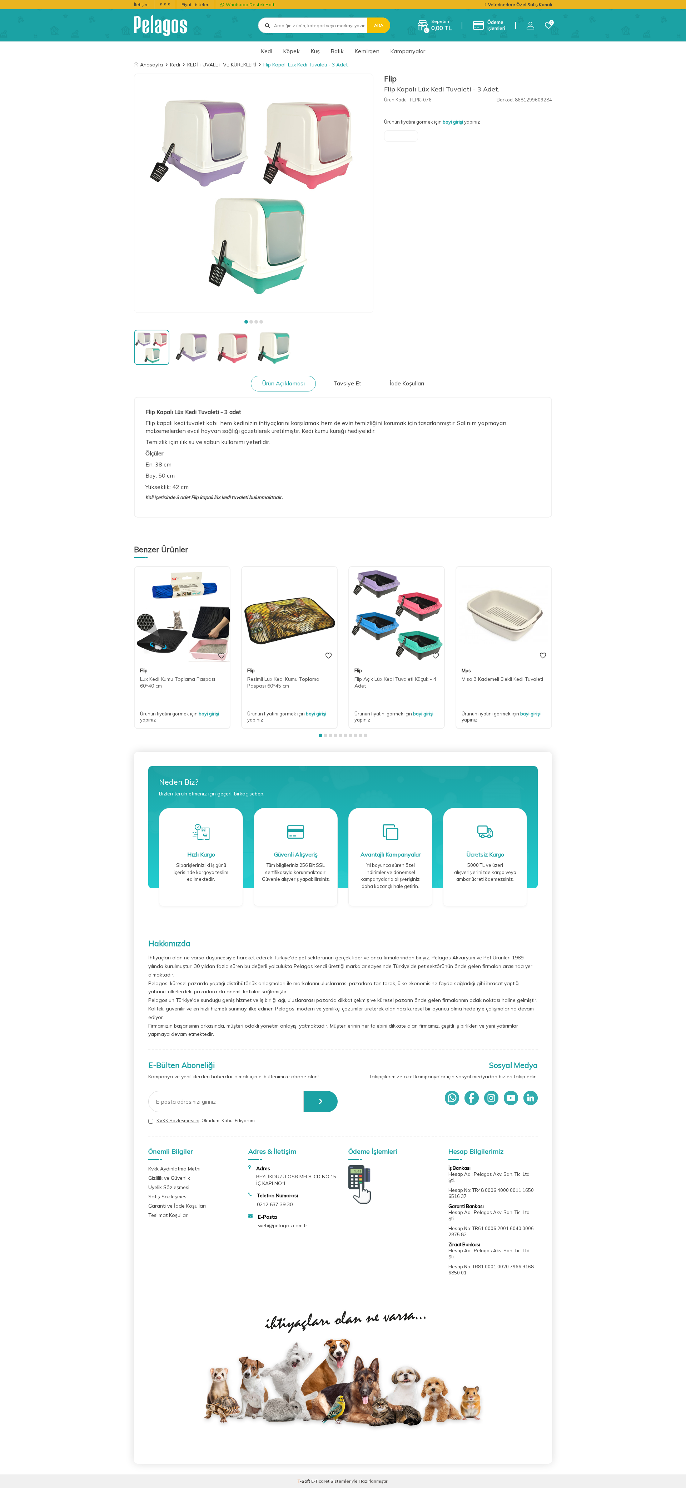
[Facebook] (471, 1098)
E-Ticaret (320, 1481)
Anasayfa (151, 64)
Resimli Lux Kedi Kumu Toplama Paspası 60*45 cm (283, 682)
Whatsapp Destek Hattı (250, 4)
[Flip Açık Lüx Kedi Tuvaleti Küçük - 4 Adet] (396, 614)
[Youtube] (511, 1098)
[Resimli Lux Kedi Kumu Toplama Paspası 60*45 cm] (289, 614)
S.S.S (165, 4)
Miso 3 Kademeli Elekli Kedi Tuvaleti (502, 679)
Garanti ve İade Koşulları (177, 1206)
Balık (337, 51)
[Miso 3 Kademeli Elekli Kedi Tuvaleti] (503, 614)
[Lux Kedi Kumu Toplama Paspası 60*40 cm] (182, 614)
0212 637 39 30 (275, 1204)
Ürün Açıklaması (283, 383)
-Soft (304, 1481)
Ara (378, 25)
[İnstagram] (491, 1098)
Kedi (266, 51)
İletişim (141, 4)
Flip (390, 78)
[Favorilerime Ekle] (221, 655)
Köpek (291, 51)
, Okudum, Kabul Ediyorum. (206, 1120)
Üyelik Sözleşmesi (168, 1187)
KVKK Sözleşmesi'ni (177, 1120)
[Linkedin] (530, 1098)
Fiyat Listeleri (195, 4)
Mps (466, 670)
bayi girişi (453, 122)
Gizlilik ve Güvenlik (169, 1178)
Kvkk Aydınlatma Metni (174, 1168)
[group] (253, 193)
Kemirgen (366, 51)
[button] (246, 322)
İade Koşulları (407, 383)
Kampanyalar (407, 51)
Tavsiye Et (347, 383)
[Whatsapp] (452, 1098)
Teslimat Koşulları (168, 1215)
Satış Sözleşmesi (168, 1196)
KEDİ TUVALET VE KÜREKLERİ (221, 64)
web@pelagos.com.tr (282, 1225)
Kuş (315, 51)
